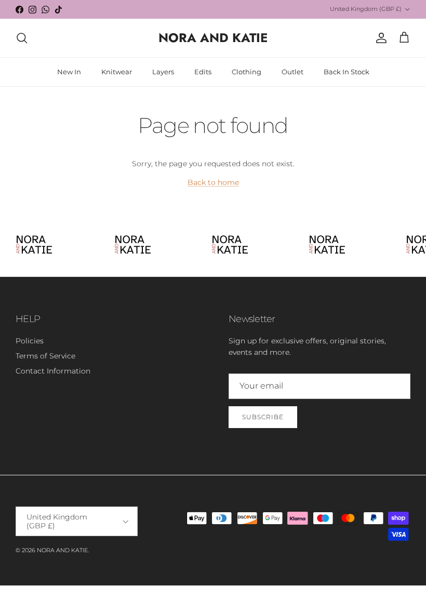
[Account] (379, 38)
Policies (30, 340)
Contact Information (53, 371)
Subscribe (263, 417)
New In (69, 72)
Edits (202, 72)
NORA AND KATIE (62, 550)
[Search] (22, 38)
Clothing (246, 72)
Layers (163, 72)
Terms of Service (45, 356)
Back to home (213, 182)
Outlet (292, 72)
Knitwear (116, 72)
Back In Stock (346, 72)
